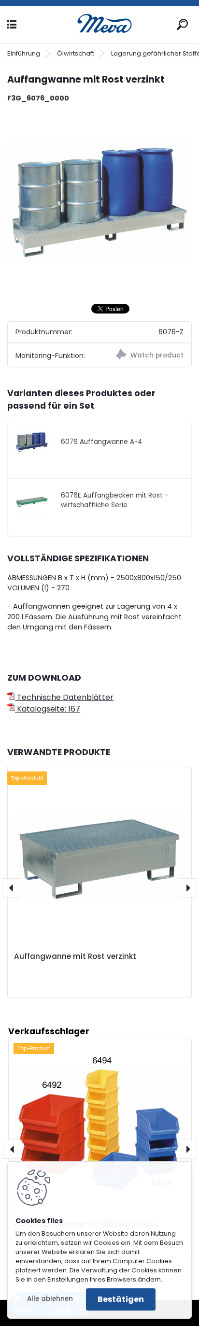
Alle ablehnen (50, 1298)
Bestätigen (121, 1299)
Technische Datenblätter (64, 697)
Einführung (23, 53)
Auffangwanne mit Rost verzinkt (75, 956)
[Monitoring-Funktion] (145, 355)
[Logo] (99, 25)
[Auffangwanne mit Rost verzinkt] (99, 203)
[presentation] (11, 888)
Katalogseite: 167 (47, 708)
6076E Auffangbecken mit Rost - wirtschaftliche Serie (114, 500)
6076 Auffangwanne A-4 (101, 441)
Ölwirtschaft (75, 53)
